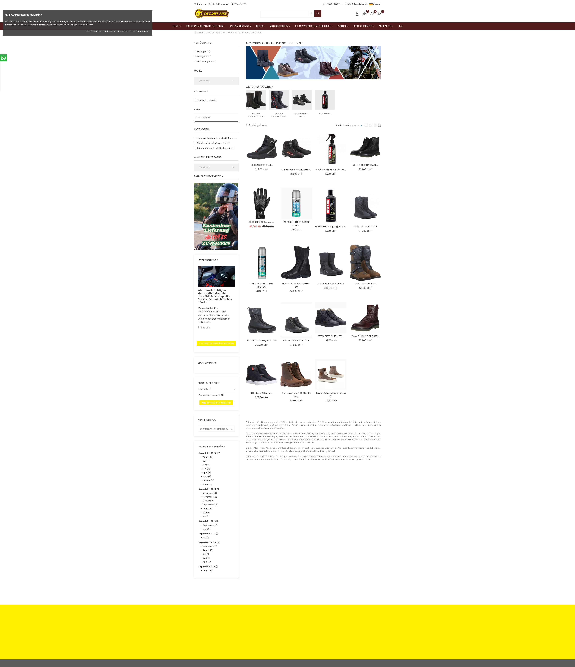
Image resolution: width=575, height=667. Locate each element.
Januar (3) (208, 484)
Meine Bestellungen (314, 625)
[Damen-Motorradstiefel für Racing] (279, 99)
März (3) (207, 476)
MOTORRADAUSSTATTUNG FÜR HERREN (205, 26)
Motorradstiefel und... (302, 115)
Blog (400, 26)
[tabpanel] (216, 216)
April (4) (207, 472)
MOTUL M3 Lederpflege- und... (330, 226)
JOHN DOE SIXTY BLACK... (365, 164)
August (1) (207, 508)
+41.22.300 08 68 (205, 646)
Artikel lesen (204, 327)
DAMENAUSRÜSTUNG (241, 26)
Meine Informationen (315, 634)
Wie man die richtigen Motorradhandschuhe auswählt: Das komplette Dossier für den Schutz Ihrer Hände (215, 296)
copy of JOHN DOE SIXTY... (365, 336)
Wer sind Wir (240, 4)
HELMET (177, 26)
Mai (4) (206, 468)
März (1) (207, 528)
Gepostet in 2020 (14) (209, 542)
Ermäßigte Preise (207, 100)
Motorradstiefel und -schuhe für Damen (217, 138)
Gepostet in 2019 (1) (208, 566)
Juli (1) (206, 537)
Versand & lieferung (283, 633)
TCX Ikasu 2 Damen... (262, 393)
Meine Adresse (312, 629)
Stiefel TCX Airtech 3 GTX (331, 283)
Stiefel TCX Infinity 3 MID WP (261, 340)
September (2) (210, 525)
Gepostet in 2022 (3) (208, 521)
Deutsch (377, 4)
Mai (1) (206, 516)
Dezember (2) (210, 493)
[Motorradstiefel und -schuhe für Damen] (302, 99)
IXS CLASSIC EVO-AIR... (262, 164)
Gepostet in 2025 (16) (209, 489)
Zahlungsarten (249, 620)
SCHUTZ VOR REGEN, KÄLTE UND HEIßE (314, 26)
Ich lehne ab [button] (109, 31)
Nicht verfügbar (206, 61)
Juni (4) (206, 558)
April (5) (207, 561)
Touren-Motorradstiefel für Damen (215, 148)
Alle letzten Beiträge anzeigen (216, 343)
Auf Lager (203, 51)
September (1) (210, 546)
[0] (364, 13)
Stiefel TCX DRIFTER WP (365, 283)
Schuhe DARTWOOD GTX (296, 340)
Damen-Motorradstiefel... (279, 115)
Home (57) (205, 388)
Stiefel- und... (325, 113)
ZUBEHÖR (343, 26)
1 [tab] (236, 216)
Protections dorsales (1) (211, 395)
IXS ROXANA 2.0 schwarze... (262, 222)
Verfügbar (204, 56)
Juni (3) (206, 464)
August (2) (208, 457)
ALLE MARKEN (386, 26)
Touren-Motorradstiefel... (256, 115)
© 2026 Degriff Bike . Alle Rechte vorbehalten (215, 663)
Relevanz (354, 125)
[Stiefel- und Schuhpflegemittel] (325, 99)
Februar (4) (208, 480)
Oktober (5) (208, 500)
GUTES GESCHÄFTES (363, 26)
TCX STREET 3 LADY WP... (330, 336)
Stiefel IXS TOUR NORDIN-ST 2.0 (296, 285)
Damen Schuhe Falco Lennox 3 (331, 395)
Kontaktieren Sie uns (251, 633)
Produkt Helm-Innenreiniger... (331, 169)
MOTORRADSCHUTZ (280, 26)
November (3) (210, 496)
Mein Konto (310, 620)
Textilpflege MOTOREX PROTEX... (261, 285)
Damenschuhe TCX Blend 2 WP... (296, 395)
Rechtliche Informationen (285, 620)
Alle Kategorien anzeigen (216, 402)
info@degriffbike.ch (357, 4)
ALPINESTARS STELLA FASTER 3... (296, 169)
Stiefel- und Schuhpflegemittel (213, 143)
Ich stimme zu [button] (93, 31)
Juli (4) (206, 460)
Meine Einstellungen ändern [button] (133, 31)
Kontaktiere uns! (220, 4)
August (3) (208, 550)
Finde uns (201, 4)
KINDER (260, 26)
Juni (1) (206, 512)
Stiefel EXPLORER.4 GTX (365, 226)
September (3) (210, 504)
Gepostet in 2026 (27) (209, 453)
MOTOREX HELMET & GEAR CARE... (296, 224)
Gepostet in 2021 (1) (208, 533)
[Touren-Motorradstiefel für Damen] (256, 99)
